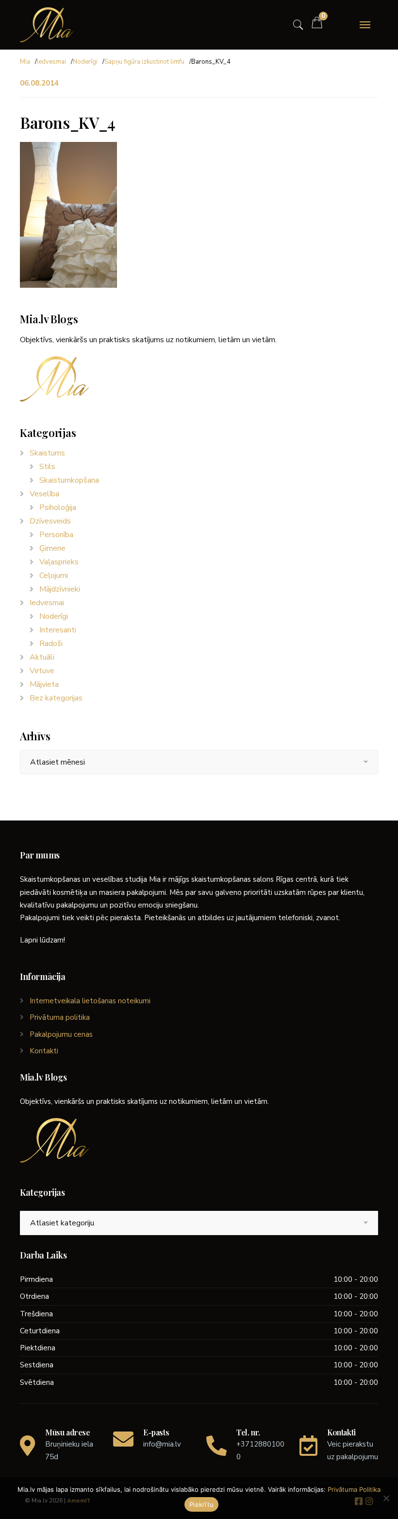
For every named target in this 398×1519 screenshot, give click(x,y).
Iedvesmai (51, 61)
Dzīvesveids (50, 521)
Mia (25, 61)
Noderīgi (85, 61)
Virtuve (42, 670)
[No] (386, 1498)
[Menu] (365, 25)
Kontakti (44, 1051)
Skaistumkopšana (69, 480)
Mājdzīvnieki (59, 589)
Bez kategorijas (56, 698)
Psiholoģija (57, 507)
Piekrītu (201, 1504)
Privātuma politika (60, 1017)
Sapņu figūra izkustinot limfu (144, 61)
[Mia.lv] (46, 24)
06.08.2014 (39, 83)
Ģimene (52, 548)
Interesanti (57, 630)
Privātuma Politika (354, 1489)
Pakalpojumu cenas (61, 1034)
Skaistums (47, 453)
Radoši (51, 643)
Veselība (44, 494)
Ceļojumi (53, 575)
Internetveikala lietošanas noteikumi (90, 1001)
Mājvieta (44, 684)
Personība (56, 534)
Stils (47, 466)
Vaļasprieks (59, 562)
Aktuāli (42, 657)
